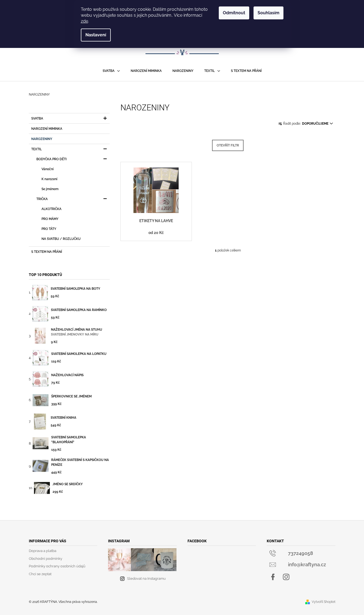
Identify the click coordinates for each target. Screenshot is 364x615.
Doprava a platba (42, 551)
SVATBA (37, 118)
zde (84, 21)
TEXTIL (36, 149)
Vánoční (47, 169)
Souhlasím (268, 12)
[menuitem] (111, 71)
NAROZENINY (41, 139)
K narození (49, 179)
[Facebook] (273, 577)
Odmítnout (234, 12)
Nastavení (95, 34)
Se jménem (49, 189)
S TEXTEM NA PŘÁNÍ (46, 252)
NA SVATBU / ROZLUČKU (61, 239)
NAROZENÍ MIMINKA (46, 129)
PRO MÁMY (49, 219)
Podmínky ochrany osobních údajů (57, 566)
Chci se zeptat (40, 574)
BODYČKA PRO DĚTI (51, 159)
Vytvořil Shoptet (323, 602)
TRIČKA (42, 199)
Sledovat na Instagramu (146, 578)
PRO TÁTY (48, 229)
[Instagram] (286, 577)
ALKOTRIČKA (51, 209)
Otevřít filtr (228, 145)
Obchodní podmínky (45, 559)
